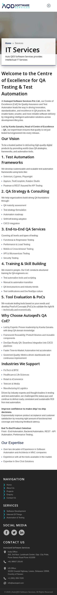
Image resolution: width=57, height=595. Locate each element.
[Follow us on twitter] (14, 532)
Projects (10, 491)
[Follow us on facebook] (6, 532)
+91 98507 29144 (15, 561)
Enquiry (10, 494)
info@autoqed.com (16, 583)
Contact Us (11, 498)
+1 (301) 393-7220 (16, 578)
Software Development (16, 511)
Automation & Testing (15, 518)
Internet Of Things (14, 514)
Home (8, 43)
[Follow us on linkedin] (21, 532)
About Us (10, 488)
